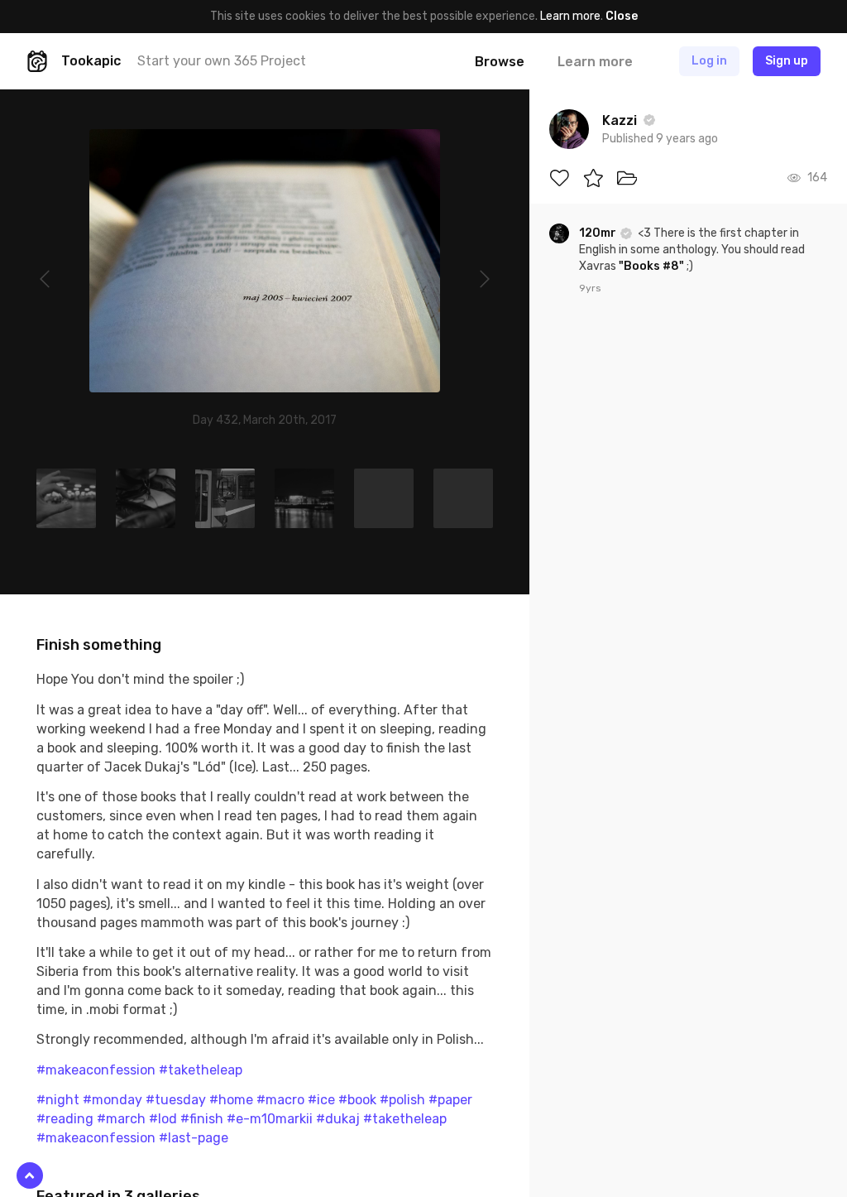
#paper (450, 1100)
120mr (599, 233)
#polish (402, 1100)
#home (231, 1100)
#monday (112, 1100)
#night (57, 1100)
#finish (201, 1119)
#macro (280, 1100)
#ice (321, 1100)
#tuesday (176, 1100)
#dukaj (338, 1119)
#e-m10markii (270, 1119)
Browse (499, 62)
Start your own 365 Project (221, 61)
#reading (64, 1119)
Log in (709, 61)
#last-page (193, 1138)
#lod (163, 1119)
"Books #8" (651, 266)
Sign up (786, 61)
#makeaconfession (96, 1070)
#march (121, 1119)
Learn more (570, 16)
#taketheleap (200, 1070)
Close (621, 16)
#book (357, 1100)
